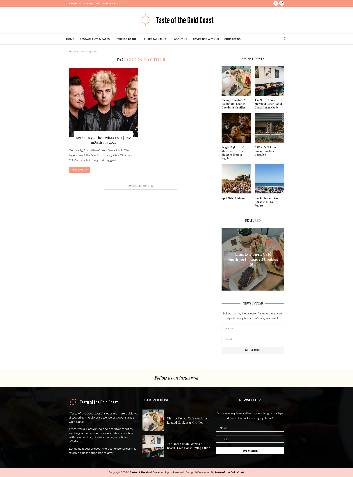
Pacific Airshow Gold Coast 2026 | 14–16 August (267, 201)
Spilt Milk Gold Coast (234, 198)
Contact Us (91, 3)
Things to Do (126, 39)
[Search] (285, 39)
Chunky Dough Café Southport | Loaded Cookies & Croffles (234, 104)
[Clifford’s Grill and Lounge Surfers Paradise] (269, 128)
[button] (224, 259)
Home (70, 39)
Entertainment (155, 39)
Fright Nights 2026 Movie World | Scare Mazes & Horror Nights (234, 153)
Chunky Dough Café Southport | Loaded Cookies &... (253, 259)
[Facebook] (275, 3)
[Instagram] (281, 3)
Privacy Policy (113, 3)
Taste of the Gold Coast (229, 472)
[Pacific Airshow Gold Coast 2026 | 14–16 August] (269, 179)
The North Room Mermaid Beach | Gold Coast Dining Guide (268, 104)
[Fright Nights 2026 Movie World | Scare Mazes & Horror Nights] (236, 128)
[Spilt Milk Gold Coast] (236, 179)
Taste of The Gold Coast (145, 472)
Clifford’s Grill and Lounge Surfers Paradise (266, 151)
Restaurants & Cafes (95, 39)
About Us (75, 3)
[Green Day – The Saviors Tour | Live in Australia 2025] (103, 102)
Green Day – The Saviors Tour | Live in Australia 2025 (103, 140)
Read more (78, 169)
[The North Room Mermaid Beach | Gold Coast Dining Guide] (269, 81)
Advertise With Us (205, 39)
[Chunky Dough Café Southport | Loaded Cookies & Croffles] (236, 81)
